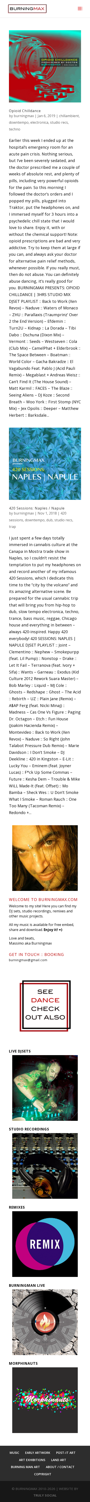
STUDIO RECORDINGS (29, 1129)
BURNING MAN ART (25, 1467)
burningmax (24, 115)
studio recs (59, 122)
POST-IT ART (66, 1453)
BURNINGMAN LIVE (27, 1285)
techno (14, 129)
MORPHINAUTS (23, 1363)
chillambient (69, 115)
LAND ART (58, 1460)
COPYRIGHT (42, 1474)
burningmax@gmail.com (28, 960)
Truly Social (45, 1495)
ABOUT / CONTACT (60, 1467)
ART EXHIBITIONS (32, 1460)
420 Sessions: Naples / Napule (37, 508)
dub (49, 520)
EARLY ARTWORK (37, 1453)
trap (12, 526)
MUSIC (14, 1453)
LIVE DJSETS (20, 1051)
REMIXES (17, 1207)
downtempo (19, 122)
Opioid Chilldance (25, 110)
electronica (39, 122)
